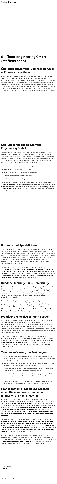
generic (3, 54)
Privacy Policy (7, 468)
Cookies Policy (7, 466)
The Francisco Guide (8, 2)
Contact (5, 469)
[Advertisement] (28, 27)
